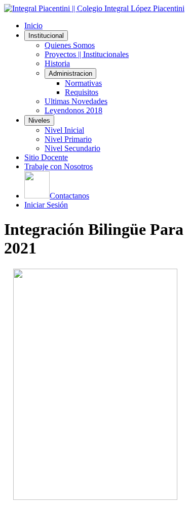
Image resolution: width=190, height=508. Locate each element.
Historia (57, 63)
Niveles (39, 120)
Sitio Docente (46, 157)
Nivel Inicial (64, 130)
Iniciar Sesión (46, 204)
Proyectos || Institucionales (87, 54)
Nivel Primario (68, 139)
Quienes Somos (70, 45)
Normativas (83, 83)
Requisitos (81, 92)
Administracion (70, 73)
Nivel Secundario (72, 148)
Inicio (33, 25)
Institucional (46, 35)
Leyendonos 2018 (73, 110)
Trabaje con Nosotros (58, 166)
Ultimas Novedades (76, 101)
